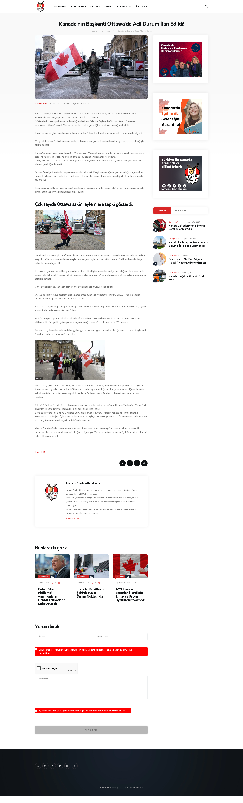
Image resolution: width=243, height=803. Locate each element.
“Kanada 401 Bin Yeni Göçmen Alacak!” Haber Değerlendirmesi (187, 261)
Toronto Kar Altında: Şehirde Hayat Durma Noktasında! (91, 593)
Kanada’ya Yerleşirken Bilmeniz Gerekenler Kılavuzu (187, 227)
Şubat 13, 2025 (83, 583)
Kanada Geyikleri (71, 103)
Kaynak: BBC (41, 452)
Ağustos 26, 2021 (123, 583)
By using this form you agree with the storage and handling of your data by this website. (82, 711)
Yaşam (180, 222)
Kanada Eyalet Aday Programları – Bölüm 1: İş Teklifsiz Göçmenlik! (188, 244)
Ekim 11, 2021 (187, 272)
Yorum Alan (180, 210)
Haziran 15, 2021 (193, 222)
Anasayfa (93, 31)
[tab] (162, 210)
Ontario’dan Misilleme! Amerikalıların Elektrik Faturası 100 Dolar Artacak (51, 597)
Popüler (162, 210)
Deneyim (172, 222)
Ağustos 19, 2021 (189, 239)
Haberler (42, 104)
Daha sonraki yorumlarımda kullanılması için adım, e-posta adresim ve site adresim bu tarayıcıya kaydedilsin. (85, 652)
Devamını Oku (72, 518)
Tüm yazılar (105, 31)
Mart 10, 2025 (43, 583)
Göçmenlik (174, 239)
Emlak (121, 577)
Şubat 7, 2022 (55, 103)
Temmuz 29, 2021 (189, 255)
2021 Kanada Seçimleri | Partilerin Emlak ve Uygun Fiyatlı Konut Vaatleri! (130, 595)
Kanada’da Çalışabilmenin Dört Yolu (186, 278)
